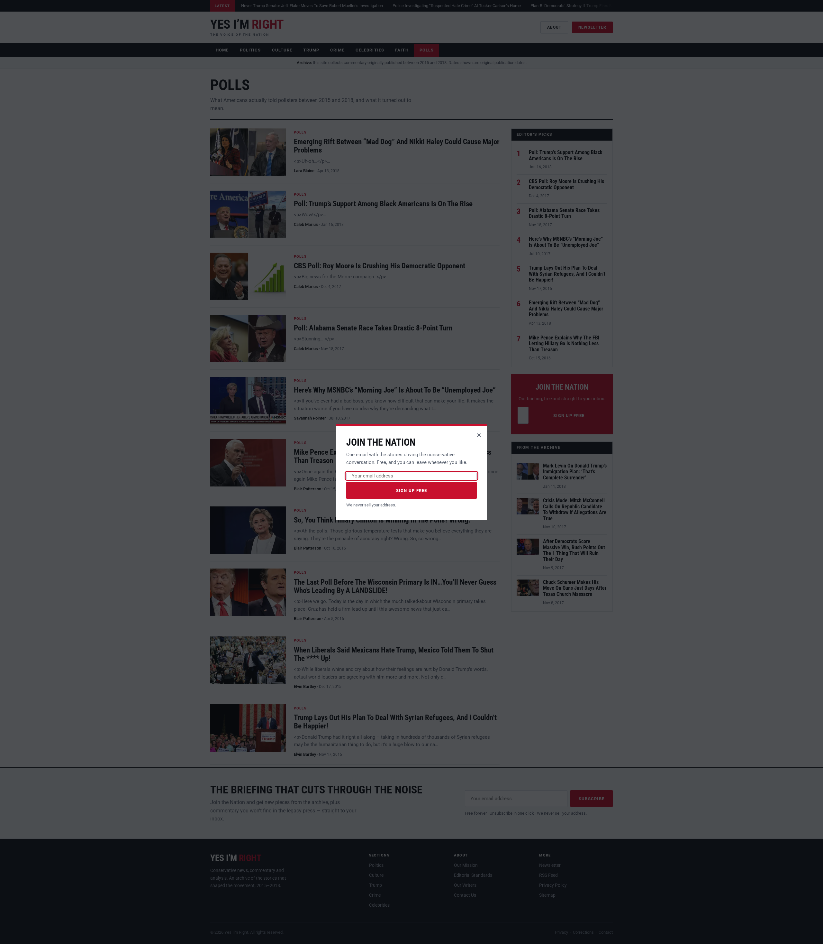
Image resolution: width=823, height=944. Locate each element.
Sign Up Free (411, 490)
